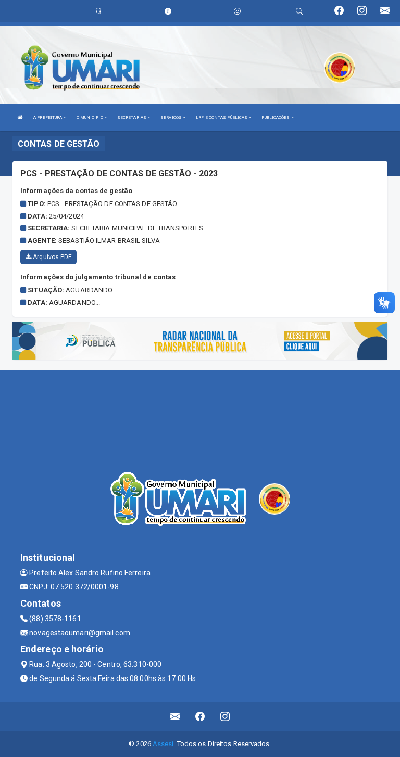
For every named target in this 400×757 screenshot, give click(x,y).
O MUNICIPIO (90, 117)
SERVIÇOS (171, 117)
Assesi (163, 744)
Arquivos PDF (51, 257)
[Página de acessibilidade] (237, 11)
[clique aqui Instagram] (225, 717)
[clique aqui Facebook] (200, 717)
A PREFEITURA (48, 117)
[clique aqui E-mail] (175, 717)
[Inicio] (20, 117)
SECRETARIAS (132, 117)
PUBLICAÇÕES (276, 117)
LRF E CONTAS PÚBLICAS (222, 117)
